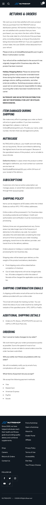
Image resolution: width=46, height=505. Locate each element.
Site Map (28, 461)
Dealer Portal (30, 436)
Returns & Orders (8, 456)
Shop (4, 448)
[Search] (8, 4)
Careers (5, 452)
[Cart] (42, 4)
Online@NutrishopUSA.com (26, 52)
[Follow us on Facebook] (4, 478)
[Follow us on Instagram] (15, 478)
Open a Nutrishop (31, 427)
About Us (28, 431)
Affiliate (28, 440)
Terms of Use (30, 452)
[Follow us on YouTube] (4, 483)
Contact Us (6, 461)
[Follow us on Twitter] (9, 478)
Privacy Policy (30, 448)
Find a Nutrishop (31, 423)
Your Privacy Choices (33, 465)
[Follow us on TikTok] (9, 483)
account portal (18, 191)
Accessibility (30, 456)
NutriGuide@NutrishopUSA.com (15, 169)
